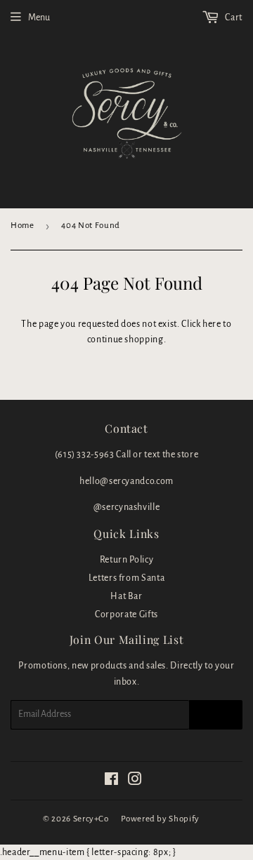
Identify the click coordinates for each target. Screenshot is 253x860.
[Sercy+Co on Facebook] (111, 781)
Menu (39, 17)
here (211, 324)
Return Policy (126, 560)
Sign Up (215, 715)
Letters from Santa (127, 578)
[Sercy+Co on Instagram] (135, 781)
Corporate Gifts (126, 614)
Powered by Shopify (160, 819)
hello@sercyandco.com (126, 481)
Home (22, 225)
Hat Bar (126, 596)
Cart (232, 17)
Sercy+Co (91, 819)
